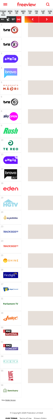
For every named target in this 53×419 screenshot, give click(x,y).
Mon (10, 12)
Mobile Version (10, 400)
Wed (23, 12)
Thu (30, 12)
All (2, 19)
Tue (17, 12)
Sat (43, 12)
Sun (50, 12)
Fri (36, 12)
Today (3, 13)
